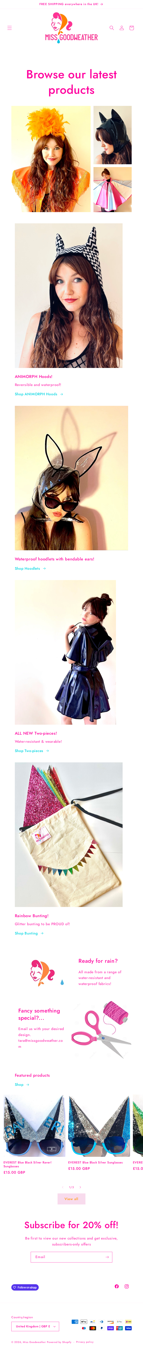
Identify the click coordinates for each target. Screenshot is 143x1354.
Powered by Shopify (59, 1342)
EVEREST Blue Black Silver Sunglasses (95, 1163)
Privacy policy (85, 1342)
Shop (19, 1084)
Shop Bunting (26, 933)
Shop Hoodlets (27, 568)
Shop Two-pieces (29, 750)
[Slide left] (62, 1187)
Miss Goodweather (34, 1342)
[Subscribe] (107, 1257)
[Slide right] (80, 1187)
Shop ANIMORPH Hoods (36, 394)
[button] (9, 28)
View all (71, 1198)
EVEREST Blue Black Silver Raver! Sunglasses (27, 1164)
